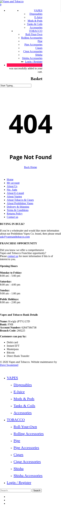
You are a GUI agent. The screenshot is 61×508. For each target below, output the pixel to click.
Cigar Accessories (27, 461)
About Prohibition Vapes (20, 203)
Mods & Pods (24, 399)
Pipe (17, 440)
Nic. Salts (12, 189)
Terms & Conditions (17, 210)
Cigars (18, 454)
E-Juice (19, 392)
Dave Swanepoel (9, 365)
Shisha (19, 468)
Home (10, 179)
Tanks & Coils (24, 406)
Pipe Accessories (26, 447)
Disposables (23, 385)
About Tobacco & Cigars (20, 199)
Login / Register (19, 482)
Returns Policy (15, 213)
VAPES (12, 378)
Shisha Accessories (28, 475)
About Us (12, 186)
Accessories (23, 413)
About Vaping (14, 196)
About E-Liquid (15, 193)
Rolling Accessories (29, 434)
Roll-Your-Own (25, 427)
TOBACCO (16, 420)
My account (13, 182)
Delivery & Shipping (18, 206)
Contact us (12, 216)
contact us (12, 256)
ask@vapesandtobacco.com (15, 236)
